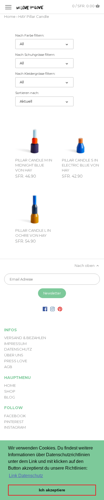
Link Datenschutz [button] (26, 475)
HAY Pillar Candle (33, 16)
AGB (8, 366)
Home (10, 16)
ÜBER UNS (13, 355)
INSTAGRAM (15, 427)
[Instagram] (52, 308)
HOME (10, 385)
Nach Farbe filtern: (29, 35)
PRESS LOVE (15, 361)
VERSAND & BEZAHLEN (25, 337)
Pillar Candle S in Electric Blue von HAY (80, 165)
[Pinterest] (60, 308)
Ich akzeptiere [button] (52, 490)
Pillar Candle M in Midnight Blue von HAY (33, 165)
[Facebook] (45, 308)
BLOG (9, 397)
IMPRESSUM (15, 343)
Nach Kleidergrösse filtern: (35, 74)
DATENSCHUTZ (18, 349)
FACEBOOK (15, 416)
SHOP (9, 391)
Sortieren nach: (27, 93)
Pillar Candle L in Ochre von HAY (33, 233)
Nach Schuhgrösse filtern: (35, 55)
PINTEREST (14, 421)
